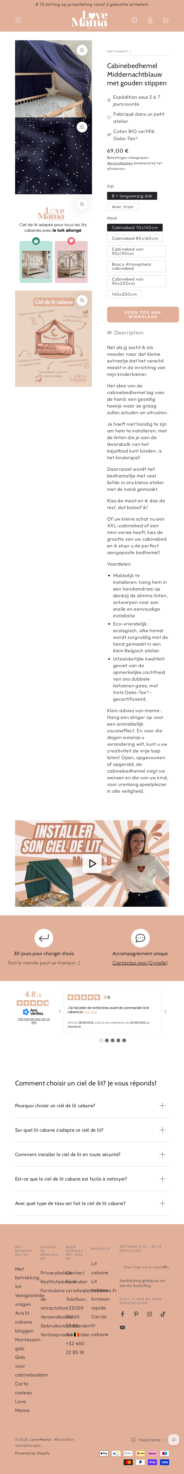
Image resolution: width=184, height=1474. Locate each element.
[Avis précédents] (60, 1011)
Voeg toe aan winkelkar (142, 314)
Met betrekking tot (27, 1278)
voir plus (91, 1012)
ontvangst (118, 51)
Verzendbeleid (56, 1317)
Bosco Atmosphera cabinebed (131, 266)
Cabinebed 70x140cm (135, 227)
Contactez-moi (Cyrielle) (140, 963)
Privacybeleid (56, 1273)
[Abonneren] (165, 1266)
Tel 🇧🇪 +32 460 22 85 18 (75, 1343)
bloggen (24, 1331)
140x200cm (124, 294)
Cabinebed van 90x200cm (128, 281)
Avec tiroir (123, 206)
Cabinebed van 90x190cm (128, 251)
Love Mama (41, 1439)
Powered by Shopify (32, 1453)
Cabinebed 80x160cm (135, 238)
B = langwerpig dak (132, 196)
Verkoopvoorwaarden (65, 1334)
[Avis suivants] (165, 1011)
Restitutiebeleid (58, 1282)
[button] (134, 20)
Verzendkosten (120, 163)
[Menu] (18, 20)
